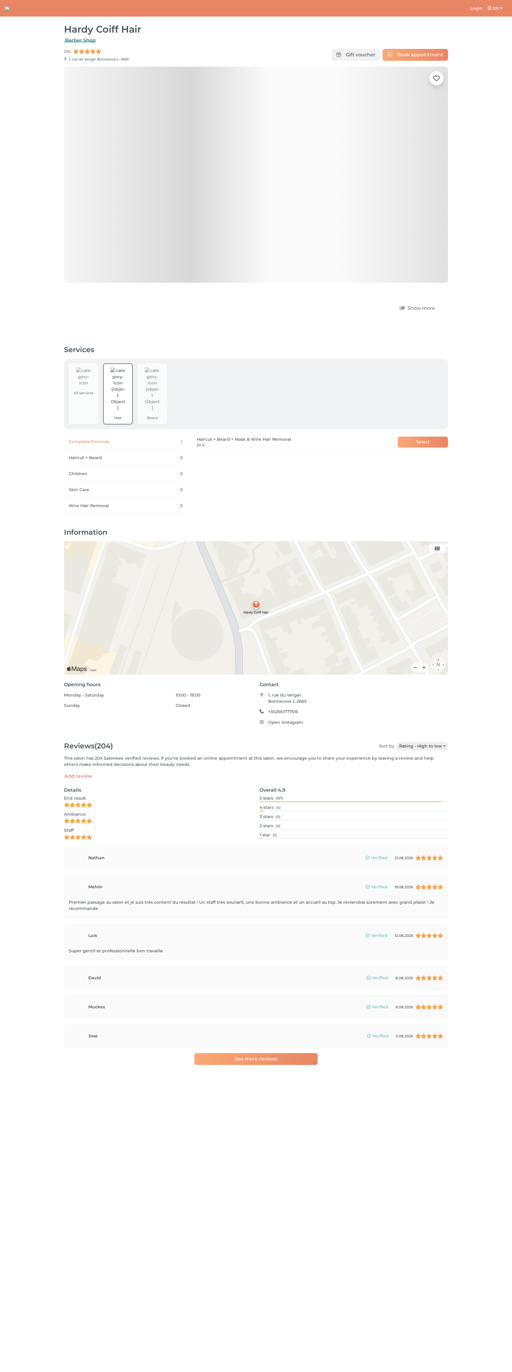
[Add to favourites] (436, 78)
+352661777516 (283, 678)
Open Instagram (285, 688)
